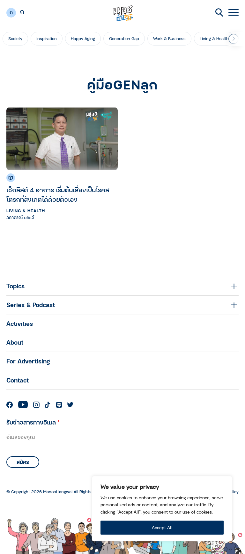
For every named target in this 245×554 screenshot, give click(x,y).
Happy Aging (83, 38)
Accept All (162, 527)
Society (15, 38)
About (14, 342)
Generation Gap (124, 38)
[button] (233, 39)
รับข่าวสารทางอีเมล (33, 422)
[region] (162, 508)
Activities (19, 323)
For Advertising (28, 361)
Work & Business (169, 38)
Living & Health (214, 38)
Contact (17, 380)
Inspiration (46, 38)
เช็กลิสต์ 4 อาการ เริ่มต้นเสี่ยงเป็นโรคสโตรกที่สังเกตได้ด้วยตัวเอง (57, 194)
